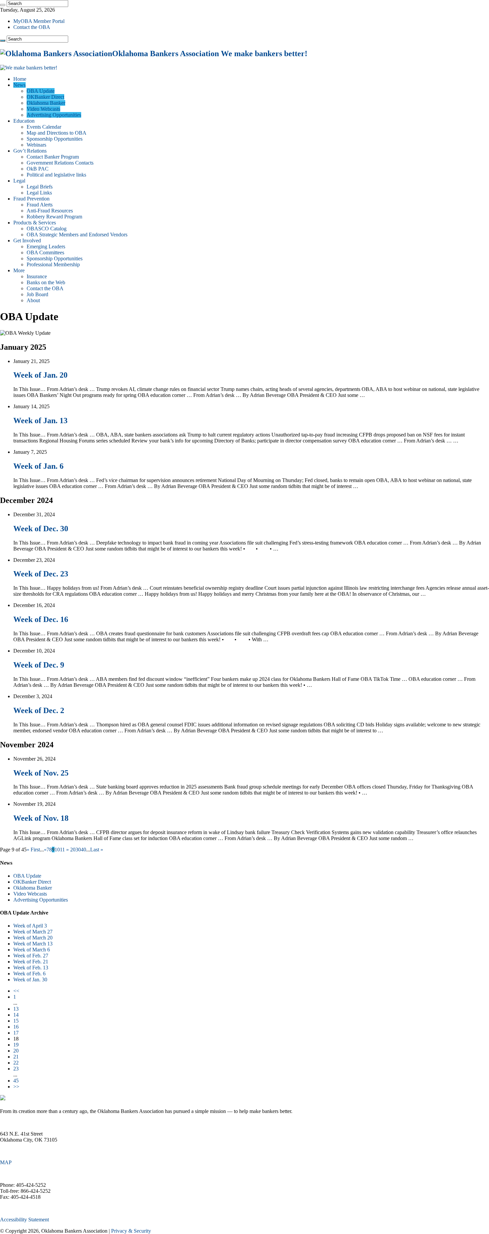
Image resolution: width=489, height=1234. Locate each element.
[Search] (2, 5)
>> (16, 1086)
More (19, 270)
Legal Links (39, 192)
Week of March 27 (33, 931)
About (33, 300)
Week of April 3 (30, 925)
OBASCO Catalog (47, 228)
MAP (6, 1162)
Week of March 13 (33, 943)
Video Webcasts (43, 109)
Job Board (37, 294)
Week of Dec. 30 (40, 528)
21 (16, 1056)
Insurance (37, 276)
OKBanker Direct (45, 97)
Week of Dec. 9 (38, 665)
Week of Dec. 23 (40, 573)
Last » (96, 849)
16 (16, 1027)
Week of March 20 (33, 937)
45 (16, 1080)
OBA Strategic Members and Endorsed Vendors (77, 234)
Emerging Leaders (46, 246)
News (19, 85)
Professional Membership (53, 264)
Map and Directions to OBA (56, 133)
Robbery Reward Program (54, 216)
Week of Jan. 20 (40, 375)
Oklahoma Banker (46, 103)
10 (57, 849)
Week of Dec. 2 (38, 710)
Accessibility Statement (24, 1219)
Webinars (36, 145)
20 (73, 849)
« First (33, 849)
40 (83, 849)
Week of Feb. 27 (30, 955)
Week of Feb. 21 (30, 961)
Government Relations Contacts (60, 163)
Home (19, 79)
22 (16, 1062)
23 (16, 1068)
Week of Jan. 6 (38, 466)
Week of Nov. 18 (41, 818)
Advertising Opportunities (54, 115)
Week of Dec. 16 (40, 619)
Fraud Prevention (31, 198)
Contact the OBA (31, 27)
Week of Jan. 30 (30, 979)
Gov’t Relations (30, 151)
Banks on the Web (46, 282)
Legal (19, 181)
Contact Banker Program (53, 157)
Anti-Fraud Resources (50, 210)
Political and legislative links (56, 175)
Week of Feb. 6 (29, 973)
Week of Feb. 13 (30, 967)
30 (78, 849)
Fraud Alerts (40, 204)
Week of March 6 (31, 949)
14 (16, 1015)
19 (16, 1045)
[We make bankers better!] (28, 67)
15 (16, 1021)
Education (24, 121)
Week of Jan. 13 (40, 420)
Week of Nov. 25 (41, 773)
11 (62, 849)
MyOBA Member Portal (39, 21)
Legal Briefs (40, 186)
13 (16, 1009)
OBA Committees (45, 252)
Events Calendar (44, 127)
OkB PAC (38, 169)
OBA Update (41, 91)
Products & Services (34, 222)
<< (16, 991)
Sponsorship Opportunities (54, 139)
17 (16, 1033)
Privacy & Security (131, 1231)
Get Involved (27, 240)
